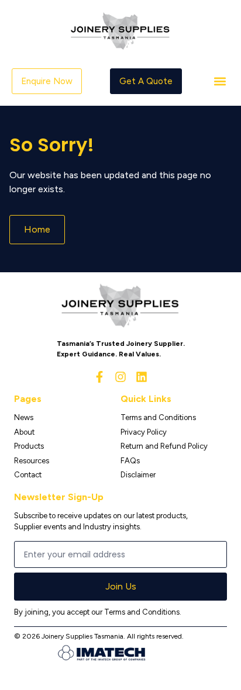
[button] (219, 81)
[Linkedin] (141, 377)
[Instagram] (120, 377)
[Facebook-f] (99, 377)
